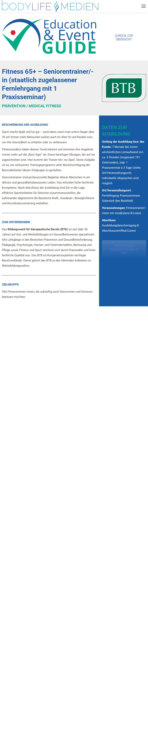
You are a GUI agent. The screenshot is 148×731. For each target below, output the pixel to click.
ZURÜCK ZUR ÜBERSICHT (124, 37)
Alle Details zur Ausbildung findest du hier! (124, 249)
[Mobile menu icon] (143, 6)
